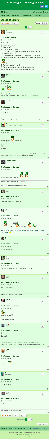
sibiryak (8, 299)
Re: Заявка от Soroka (10, 81)
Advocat (8, 74)
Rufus (7, 237)
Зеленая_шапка (11, 160)
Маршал (7, 372)
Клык (7, 349)
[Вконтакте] (42, 7)
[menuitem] (6, 12)
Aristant (8, 392)
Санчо (8, 100)
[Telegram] (46, 7)
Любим (8, 124)
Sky (6, 209)
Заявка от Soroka (10, 20)
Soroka (8, 30)
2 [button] (28, 27)
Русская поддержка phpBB (24, 434)
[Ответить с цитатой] (42, 32)
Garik (7, 324)
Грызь (8, 190)
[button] (31, 27)
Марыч (8, 276)
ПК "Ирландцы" (14, 2)
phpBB (21, 432)
